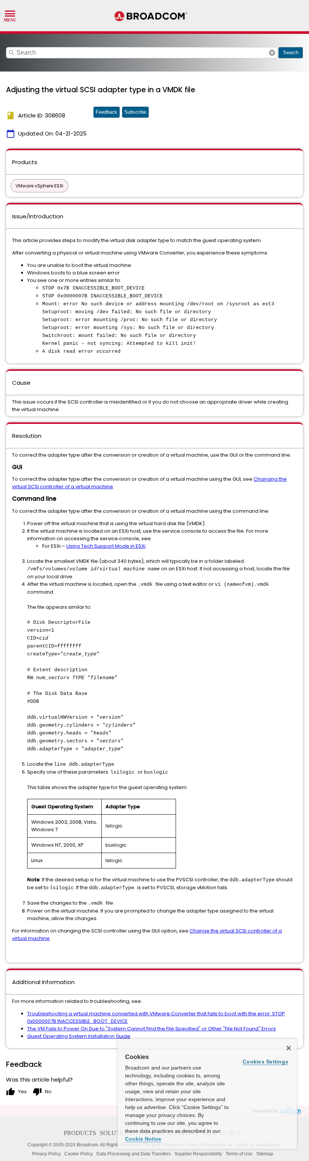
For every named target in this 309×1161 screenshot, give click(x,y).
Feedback (106, 112)
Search (290, 52)
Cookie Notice (143, 1139)
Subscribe (135, 112)
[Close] (288, 1048)
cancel (272, 52)
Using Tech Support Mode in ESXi (105, 546)
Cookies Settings (265, 1062)
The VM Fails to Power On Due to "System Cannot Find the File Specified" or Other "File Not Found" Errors (151, 1028)
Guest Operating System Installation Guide (78, 1036)
